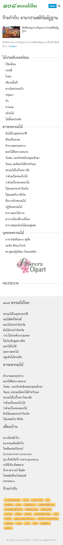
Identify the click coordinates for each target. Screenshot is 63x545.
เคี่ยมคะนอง (32, 509)
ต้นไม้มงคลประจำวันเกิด (16, 413)
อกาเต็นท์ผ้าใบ (11, 437)
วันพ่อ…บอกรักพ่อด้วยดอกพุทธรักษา (23, 386)
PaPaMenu (9, 481)
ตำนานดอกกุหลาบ (15, 145)
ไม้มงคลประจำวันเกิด (16, 188)
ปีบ (35, 523)
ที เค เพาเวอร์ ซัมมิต (14, 470)
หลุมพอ (9, 523)
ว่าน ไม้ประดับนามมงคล (16, 335)
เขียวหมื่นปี (11, 82)
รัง (48, 500)
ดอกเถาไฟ (37, 500)
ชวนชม (9, 107)
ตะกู (26, 500)
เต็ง (56, 514)
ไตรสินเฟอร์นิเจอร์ (13, 448)
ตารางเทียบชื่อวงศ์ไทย (17, 219)
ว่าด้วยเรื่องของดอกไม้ (17, 182)
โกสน (8, 76)
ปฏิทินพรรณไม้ (13, 206)
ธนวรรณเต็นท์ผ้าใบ (13, 443)
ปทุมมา (9, 94)
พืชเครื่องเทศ (12, 139)
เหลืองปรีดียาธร (47, 504)
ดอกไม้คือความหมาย (16, 151)
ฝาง (18, 504)
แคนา (8, 528)
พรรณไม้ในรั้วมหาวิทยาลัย (17, 397)
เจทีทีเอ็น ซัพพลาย (13, 464)
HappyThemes (49, 540)
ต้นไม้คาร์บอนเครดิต (48, 518)
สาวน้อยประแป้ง (14, 88)
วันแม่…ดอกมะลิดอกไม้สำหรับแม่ (21, 392)
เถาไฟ (8, 514)
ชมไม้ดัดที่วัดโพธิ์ (12, 319)
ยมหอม (9, 504)
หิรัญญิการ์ (30, 504)
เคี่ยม (18, 514)
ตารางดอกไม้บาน (14, 213)
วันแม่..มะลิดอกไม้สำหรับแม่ (20, 164)
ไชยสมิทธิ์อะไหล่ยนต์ (14, 475)
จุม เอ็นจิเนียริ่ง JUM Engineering (20, 459)
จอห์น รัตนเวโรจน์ (15, 245)
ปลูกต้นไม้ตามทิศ (12, 357)
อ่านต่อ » (13, 46)
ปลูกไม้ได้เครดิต (42, 514)
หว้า (27, 523)
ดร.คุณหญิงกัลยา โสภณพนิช (20, 251)
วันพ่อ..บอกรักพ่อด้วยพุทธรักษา (22, 158)
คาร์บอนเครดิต (12, 500)
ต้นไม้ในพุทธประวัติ (16, 133)
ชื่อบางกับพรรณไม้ (15, 200)
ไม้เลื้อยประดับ (13, 119)
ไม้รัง (8, 518)
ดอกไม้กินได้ (10, 346)
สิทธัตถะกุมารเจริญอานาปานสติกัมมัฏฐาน (40, 29)
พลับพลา (45, 523)
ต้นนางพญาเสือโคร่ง (24, 518)
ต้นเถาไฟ (46, 509)
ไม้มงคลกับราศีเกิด (15, 194)
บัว (6, 100)
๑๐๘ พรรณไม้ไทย (22, 540)
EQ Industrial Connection (17, 454)
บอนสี (8, 70)
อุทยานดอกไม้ (10, 351)
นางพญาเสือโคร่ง (14, 509)
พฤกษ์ (28, 514)
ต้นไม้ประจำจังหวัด (13, 330)
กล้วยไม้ (9, 113)
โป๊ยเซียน (10, 64)
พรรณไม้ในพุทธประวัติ (15, 314)
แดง (19, 523)
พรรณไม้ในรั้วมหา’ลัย (17, 170)
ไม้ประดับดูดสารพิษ (14, 340)
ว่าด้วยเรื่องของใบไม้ (16, 176)
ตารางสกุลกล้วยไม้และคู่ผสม (20, 225)
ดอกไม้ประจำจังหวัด (14, 324)
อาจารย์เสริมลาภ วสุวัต (17, 239)
